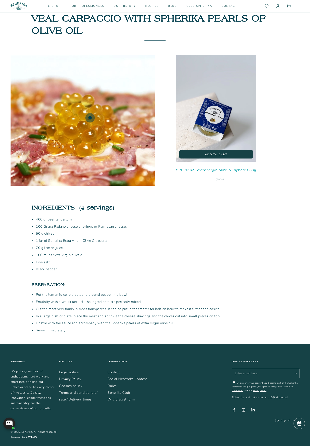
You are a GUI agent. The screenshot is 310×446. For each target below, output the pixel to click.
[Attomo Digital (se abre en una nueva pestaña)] (31, 437)
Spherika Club (119, 392)
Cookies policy (70, 386)
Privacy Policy (70, 379)
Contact (114, 372)
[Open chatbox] (9, 423)
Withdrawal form (121, 399)
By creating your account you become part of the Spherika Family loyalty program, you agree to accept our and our (265, 387)
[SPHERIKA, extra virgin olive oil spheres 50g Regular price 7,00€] (90, 117)
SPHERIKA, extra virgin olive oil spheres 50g (216, 170)
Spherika (27, 432)
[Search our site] (266, 6)
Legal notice (68, 372)
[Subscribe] (297, 373)
